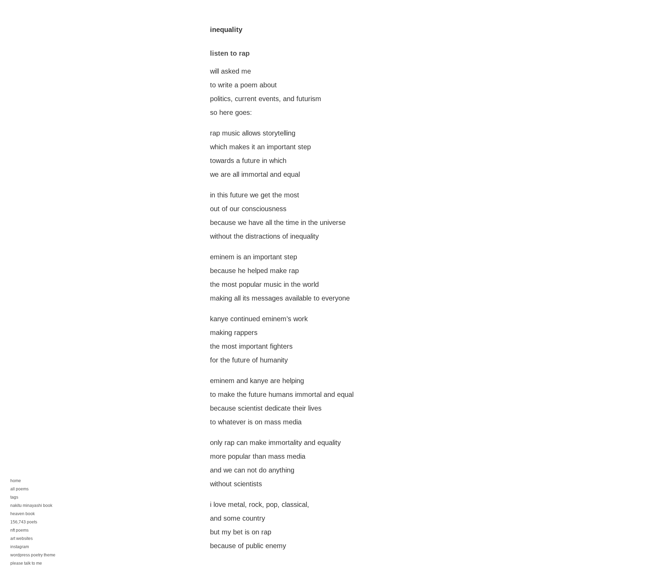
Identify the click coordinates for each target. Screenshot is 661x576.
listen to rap (230, 53)
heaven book (22, 513)
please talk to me (26, 563)
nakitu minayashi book (31, 505)
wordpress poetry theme (32, 555)
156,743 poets (23, 522)
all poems (19, 489)
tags (14, 497)
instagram (19, 546)
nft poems (19, 530)
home (15, 480)
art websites (21, 538)
